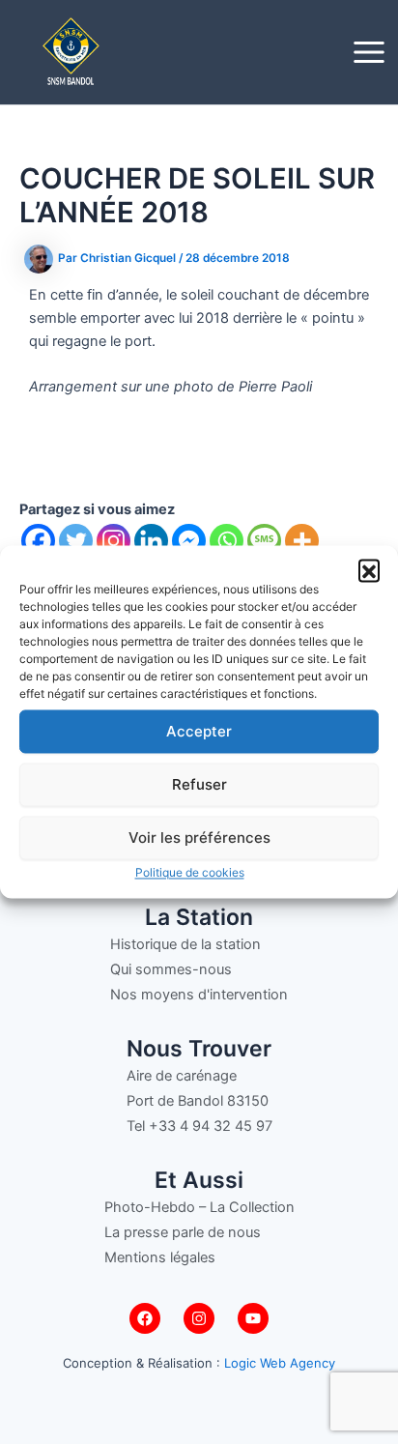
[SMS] (264, 541)
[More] (302, 541)
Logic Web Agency (279, 1363)
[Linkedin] (151, 541)
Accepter (199, 731)
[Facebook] (38, 541)
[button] (369, 569)
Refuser (199, 784)
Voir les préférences (199, 837)
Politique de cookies (189, 872)
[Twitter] (76, 541)
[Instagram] (113, 541)
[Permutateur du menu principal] (369, 52)
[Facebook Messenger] (189, 541)
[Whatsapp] (226, 541)
